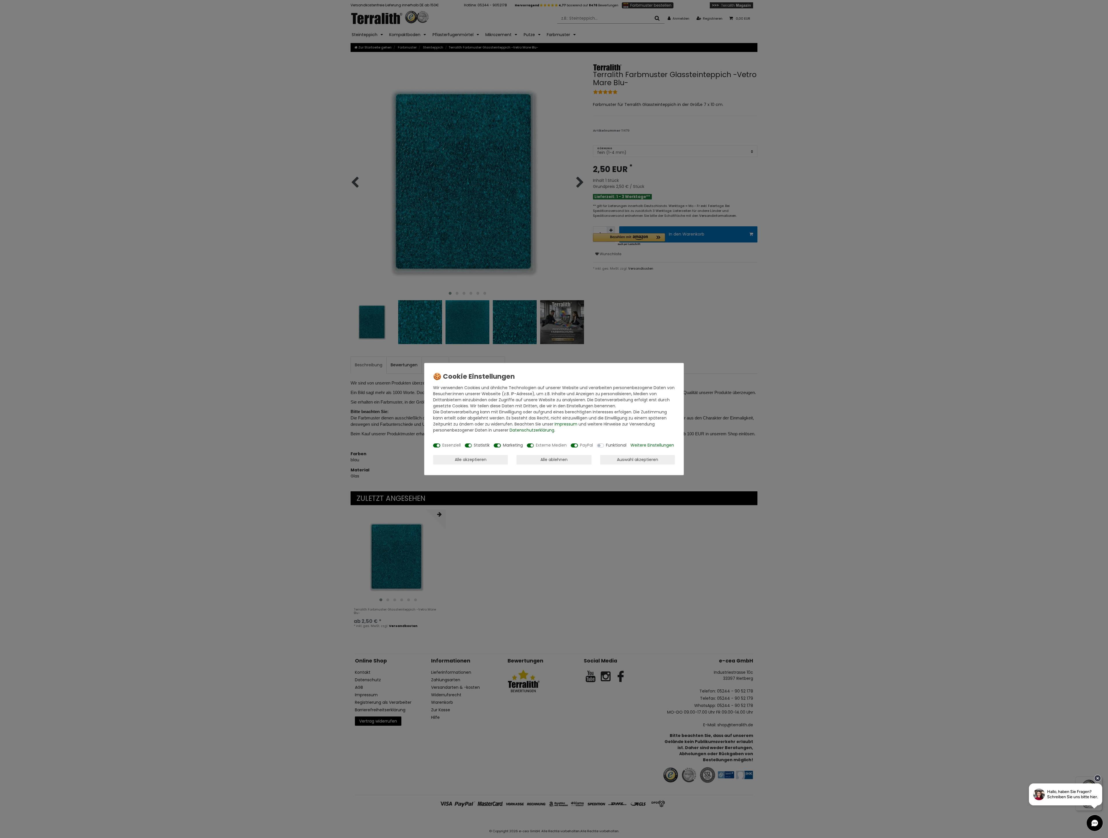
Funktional (616, 445)
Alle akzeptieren (470, 459)
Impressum (566, 424)
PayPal (586, 445)
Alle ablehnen (554, 459)
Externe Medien (551, 445)
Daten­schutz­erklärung (532, 430)
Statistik (482, 445)
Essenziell (451, 445)
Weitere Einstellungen (652, 445)
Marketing (513, 445)
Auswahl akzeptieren (637, 459)
